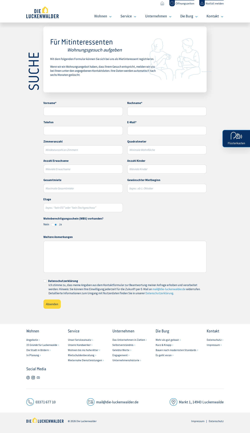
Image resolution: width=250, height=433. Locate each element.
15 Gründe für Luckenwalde (41, 345)
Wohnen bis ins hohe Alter (83, 350)
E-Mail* (132, 122)
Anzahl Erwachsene (56, 161)
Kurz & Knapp (163, 345)
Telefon (48, 122)
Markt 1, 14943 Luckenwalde (201, 402)
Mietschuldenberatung (81, 355)
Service (126, 16)
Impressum (213, 345)
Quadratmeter (136, 141)
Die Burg (186, 16)
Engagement (120, 355)
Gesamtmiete (52, 180)
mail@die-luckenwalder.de (169, 289)
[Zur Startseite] (162, 3)
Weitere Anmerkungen (58, 237)
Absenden (52, 304)
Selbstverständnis (123, 345)
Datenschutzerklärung (63, 281)
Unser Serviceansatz (79, 339)
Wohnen (100, 16)
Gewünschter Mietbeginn (143, 180)
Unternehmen (156, 16)
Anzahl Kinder (136, 161)
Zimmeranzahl (53, 141)
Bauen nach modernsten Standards (176, 350)
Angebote (32, 339)
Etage (47, 199)
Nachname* (134, 103)
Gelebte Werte (120, 350)
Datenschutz (214, 339)
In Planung (32, 355)
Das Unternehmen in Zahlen (128, 339)
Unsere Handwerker (79, 345)
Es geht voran (164, 355)
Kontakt (212, 16)
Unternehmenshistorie (125, 360)
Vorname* (49, 103)
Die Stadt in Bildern (37, 350)
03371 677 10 (46, 402)
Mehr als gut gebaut (167, 339)
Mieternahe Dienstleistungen (85, 360)
